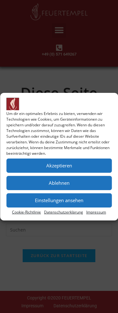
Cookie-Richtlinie (26, 211)
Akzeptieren (59, 165)
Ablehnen (59, 183)
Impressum (96, 211)
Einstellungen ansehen (59, 200)
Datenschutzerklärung (63, 211)
